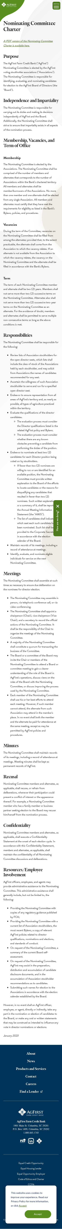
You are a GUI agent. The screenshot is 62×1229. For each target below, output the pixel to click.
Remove (57, 506)
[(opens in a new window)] (31, 1141)
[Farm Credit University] (23, 1141)
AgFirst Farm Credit (31, 1112)
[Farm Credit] (39, 1141)
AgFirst (9, 4)
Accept (23, 1205)
